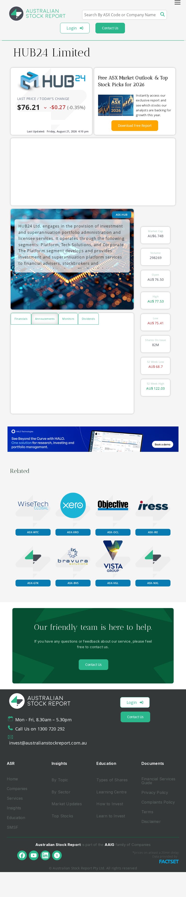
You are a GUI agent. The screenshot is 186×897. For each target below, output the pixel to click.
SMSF (12, 827)
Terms (147, 812)
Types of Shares (112, 779)
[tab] (21, 319)
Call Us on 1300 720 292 (40, 729)
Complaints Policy (158, 802)
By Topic (60, 779)
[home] (37, 13)
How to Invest (109, 803)
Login (72, 28)
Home (12, 779)
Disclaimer (151, 821)
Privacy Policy (154, 792)
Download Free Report (135, 125)
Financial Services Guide (158, 781)
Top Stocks (62, 815)
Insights (14, 808)
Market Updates (67, 803)
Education (16, 818)
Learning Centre (111, 792)
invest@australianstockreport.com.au (48, 743)
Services (15, 798)
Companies (17, 789)
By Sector (61, 792)
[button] (177, 2)
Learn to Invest (110, 815)
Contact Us (110, 28)
